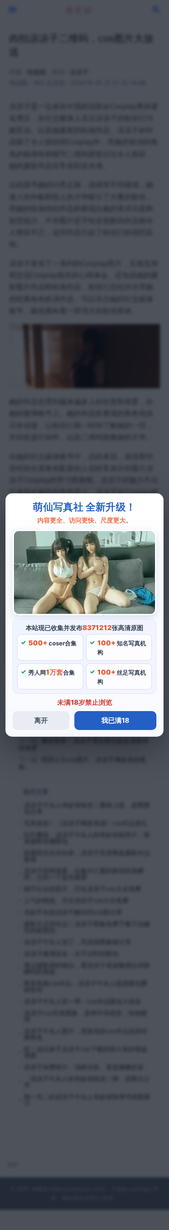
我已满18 (115, 720)
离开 (41, 720)
